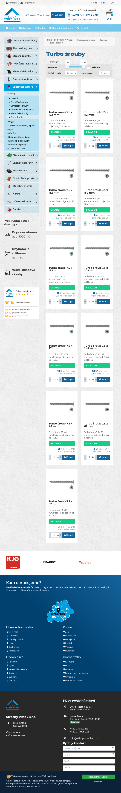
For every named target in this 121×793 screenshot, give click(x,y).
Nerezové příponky (17, 144)
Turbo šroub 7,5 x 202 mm (96, 269)
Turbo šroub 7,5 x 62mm (96, 424)
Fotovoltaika (20, 170)
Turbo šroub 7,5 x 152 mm (96, 191)
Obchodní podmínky (62, 28)
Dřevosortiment (22, 201)
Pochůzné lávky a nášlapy (26, 63)
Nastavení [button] (98, 781)
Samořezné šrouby (20, 106)
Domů (11, 28)
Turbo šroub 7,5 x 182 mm (60, 269)
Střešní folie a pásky (24, 155)
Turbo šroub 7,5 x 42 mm (60, 424)
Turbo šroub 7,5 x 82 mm (60, 502)
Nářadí (16, 193)
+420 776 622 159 (79, 728)
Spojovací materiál (23, 86)
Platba (41, 28)
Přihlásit (12, 2)
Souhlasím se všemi (98, 777)
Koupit (69, 146)
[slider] (67, 67)
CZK (103, 2)
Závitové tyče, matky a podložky (23, 126)
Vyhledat (58, 15)
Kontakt (83, 28)
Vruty (11, 122)
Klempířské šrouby (20, 113)
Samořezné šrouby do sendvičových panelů (25, 109)
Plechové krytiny (22, 48)
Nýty (10, 129)
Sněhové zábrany (23, 162)
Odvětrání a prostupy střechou (26, 178)
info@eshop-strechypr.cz (83, 19)
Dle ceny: (52, 67)
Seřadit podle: (55, 73)
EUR (113, 2)
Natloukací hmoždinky (19, 137)
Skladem (96, 67)
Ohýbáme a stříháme (20, 253)
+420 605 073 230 (84, 15)
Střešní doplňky (22, 56)
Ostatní (14, 98)
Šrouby (11, 93)
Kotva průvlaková (16, 148)
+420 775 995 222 (79, 731)
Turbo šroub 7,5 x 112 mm (96, 113)
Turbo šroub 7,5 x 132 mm (60, 191)
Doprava (26, 28)
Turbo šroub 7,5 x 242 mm (96, 347)
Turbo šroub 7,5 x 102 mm (60, 113)
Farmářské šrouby (19, 102)
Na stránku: (87, 73)
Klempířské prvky (23, 71)
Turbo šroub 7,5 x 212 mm (60, 347)
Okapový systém (22, 79)
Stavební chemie (22, 186)
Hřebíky (12, 133)
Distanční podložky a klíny (26, 40)
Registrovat (29, 2)
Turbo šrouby (17, 117)
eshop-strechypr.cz (60, 40)
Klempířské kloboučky (18, 141)
